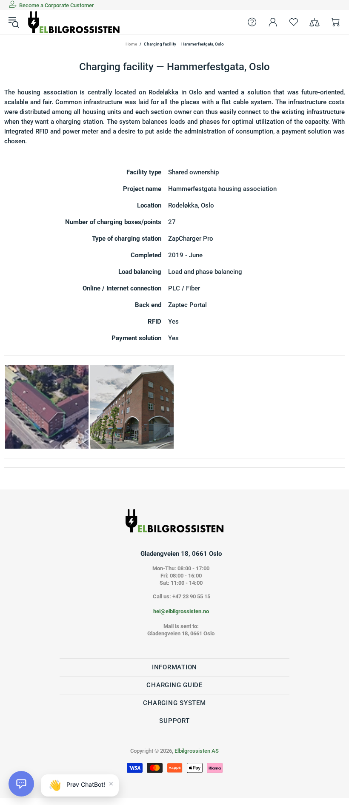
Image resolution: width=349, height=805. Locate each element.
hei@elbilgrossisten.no (181, 611)
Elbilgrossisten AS (74, 22)
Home (131, 44)
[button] (21, 783)
